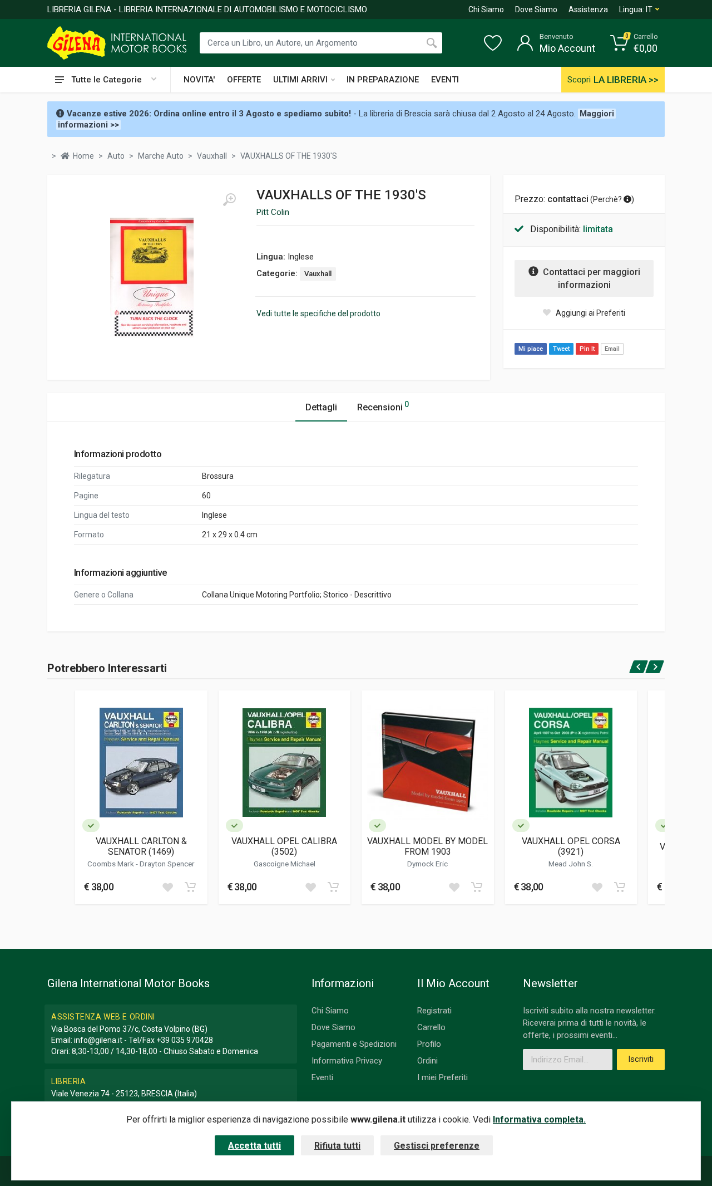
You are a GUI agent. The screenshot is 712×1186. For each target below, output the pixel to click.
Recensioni (383, 406)
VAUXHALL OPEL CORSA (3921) (571, 846)
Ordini (427, 1061)
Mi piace (530, 348)
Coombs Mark (111, 863)
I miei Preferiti (442, 1077)
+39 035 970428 (184, 1040)
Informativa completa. (539, 1119)
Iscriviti (641, 1059)
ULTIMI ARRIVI (300, 80)
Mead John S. (570, 863)
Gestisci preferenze (436, 1145)
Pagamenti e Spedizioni (354, 1044)
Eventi (322, 1077)
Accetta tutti (254, 1145)
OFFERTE (244, 80)
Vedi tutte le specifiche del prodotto (318, 313)
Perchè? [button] (608, 199)
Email (612, 348)
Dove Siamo (536, 9)
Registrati (434, 1011)
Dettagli (321, 407)
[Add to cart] (190, 887)
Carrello (431, 1027)
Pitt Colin (272, 212)
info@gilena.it (98, 1040)
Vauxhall (318, 273)
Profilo (429, 1044)
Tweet (561, 348)
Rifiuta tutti (337, 1145)
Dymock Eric (427, 863)
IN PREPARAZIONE (383, 80)
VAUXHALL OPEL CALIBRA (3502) (284, 846)
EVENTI (445, 80)
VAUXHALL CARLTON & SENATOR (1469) (141, 846)
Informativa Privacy (347, 1061)
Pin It (587, 348)
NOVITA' (199, 80)
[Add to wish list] (167, 887)
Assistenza (588, 9)
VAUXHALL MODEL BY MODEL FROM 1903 (427, 846)
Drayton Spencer (167, 863)
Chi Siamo (486, 9)
